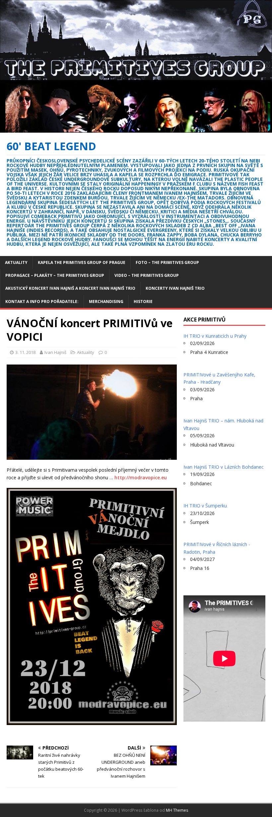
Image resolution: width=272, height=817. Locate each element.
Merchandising (106, 301)
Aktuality (16, 262)
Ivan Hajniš (55, 352)
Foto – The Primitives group (167, 262)
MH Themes (177, 810)
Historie (143, 301)
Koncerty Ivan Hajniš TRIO (175, 288)
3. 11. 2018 (25, 352)
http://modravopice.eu (140, 477)
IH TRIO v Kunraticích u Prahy (214, 336)
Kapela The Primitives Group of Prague (81, 262)
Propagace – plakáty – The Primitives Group (54, 275)
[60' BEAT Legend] (136, 128)
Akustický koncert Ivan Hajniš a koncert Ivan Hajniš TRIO (70, 288)
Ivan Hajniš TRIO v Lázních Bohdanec (223, 467)
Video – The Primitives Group (146, 275)
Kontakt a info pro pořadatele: (42, 301)
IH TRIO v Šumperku (205, 505)
